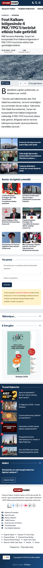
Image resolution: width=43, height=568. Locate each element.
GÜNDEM (15, 15)
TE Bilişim (27, 565)
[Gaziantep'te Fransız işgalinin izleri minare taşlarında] (11, 237)
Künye (37, 542)
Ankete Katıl (9, 480)
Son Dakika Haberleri (12, 528)
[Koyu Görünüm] (33, 3)
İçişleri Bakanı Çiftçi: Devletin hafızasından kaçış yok (11, 222)
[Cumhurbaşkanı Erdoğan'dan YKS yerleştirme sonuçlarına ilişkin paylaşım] (11, 189)
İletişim (28, 542)
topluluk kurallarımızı (23, 293)
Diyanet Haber (8, 9)
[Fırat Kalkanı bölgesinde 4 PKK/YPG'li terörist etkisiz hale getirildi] (21, 67)
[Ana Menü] (39, 3)
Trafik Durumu (10, 520)
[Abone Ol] (35, 83)
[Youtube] (26, 505)
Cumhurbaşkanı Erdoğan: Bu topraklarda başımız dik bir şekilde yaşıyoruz (30, 224)
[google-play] (27, 548)
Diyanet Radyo (9, 537)
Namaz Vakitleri (10, 518)
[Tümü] (40, 316)
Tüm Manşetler (10, 525)
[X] (17, 505)
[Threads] (34, 505)
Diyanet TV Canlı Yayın (26, 535)
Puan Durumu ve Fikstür (13, 523)
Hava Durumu (10, 515)
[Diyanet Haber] (10, 2)
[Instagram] (21, 505)
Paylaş (6, 83)
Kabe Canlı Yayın (30, 540)
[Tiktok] (30, 505)
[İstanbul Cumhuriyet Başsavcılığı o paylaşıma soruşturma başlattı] (31, 189)
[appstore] (14, 548)
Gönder (7, 285)
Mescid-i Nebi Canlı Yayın (13, 542)
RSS (7, 557)
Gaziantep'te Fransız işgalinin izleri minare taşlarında (10, 246)
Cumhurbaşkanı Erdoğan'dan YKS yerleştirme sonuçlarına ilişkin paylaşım (9, 199)
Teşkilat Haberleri (26, 9)
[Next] (9, 505)
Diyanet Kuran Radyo (26, 537)
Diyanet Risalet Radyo (12, 540)
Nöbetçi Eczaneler (11, 512)
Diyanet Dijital (9, 535)
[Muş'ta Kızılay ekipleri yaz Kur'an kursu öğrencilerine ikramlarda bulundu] (31, 237)
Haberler (5, 15)
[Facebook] (13, 505)
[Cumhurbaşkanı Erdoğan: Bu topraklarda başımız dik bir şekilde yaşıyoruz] (31, 213)
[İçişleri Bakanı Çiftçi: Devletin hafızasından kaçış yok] (11, 213)
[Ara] (36, 3)
